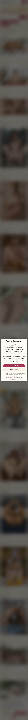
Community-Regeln (17, 377)
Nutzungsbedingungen (10, 379)
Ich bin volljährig (14, 365)
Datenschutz (20, 379)
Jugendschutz (9, 377)
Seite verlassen (14, 369)
